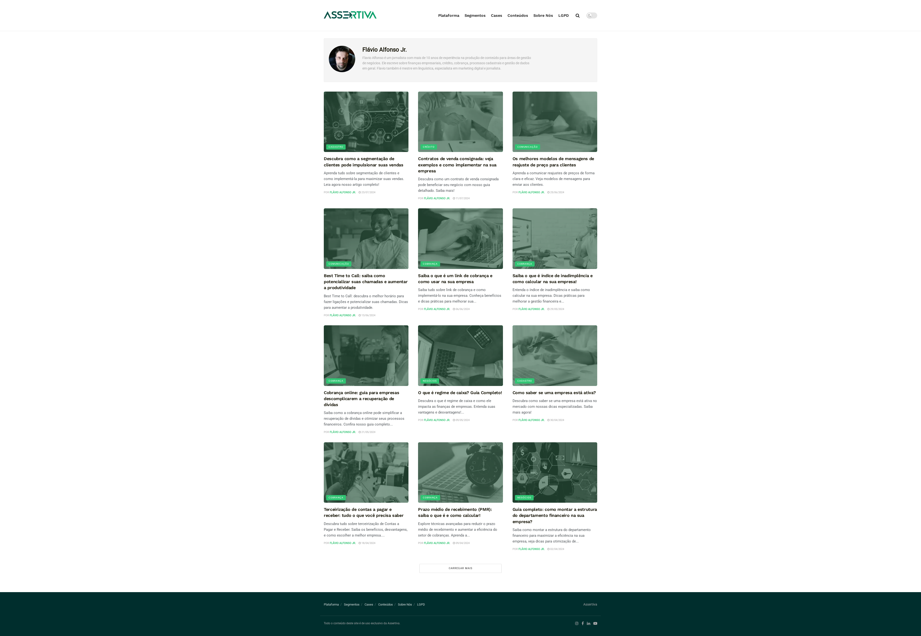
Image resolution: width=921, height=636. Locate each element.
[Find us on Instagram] (577, 623)
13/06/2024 (368, 315)
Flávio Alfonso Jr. (343, 192)
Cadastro (336, 147)
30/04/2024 (556, 420)
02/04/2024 (556, 549)
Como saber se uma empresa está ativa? (554, 392)
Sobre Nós (543, 15)
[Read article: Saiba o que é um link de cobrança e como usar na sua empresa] (460, 238)
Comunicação (527, 147)
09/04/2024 (462, 543)
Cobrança (430, 264)
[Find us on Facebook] (583, 623)
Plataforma (448, 15)
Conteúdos (518, 15)
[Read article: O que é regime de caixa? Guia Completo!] (460, 355)
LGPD (563, 15)
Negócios (430, 380)
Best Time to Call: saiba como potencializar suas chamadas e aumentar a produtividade (365, 281)
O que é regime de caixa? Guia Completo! (460, 392)
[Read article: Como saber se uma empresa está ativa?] (555, 355)
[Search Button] (578, 16)
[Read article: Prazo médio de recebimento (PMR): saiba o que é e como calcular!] (460, 472)
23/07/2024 (368, 192)
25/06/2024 (556, 192)
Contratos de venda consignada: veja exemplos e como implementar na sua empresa (457, 164)
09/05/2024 (462, 420)
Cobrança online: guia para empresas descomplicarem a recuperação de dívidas (361, 398)
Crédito (429, 147)
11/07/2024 (462, 198)
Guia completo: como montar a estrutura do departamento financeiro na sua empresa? (555, 515)
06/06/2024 (462, 309)
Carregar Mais (460, 568)
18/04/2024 (368, 543)
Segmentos (475, 15)
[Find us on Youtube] (595, 623)
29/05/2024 (556, 309)
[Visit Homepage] (350, 15)
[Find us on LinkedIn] (588, 623)
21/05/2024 (368, 432)
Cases (496, 15)
